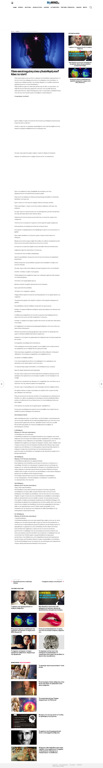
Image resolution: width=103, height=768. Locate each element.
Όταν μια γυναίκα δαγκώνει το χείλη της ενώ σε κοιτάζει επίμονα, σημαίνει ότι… (51, 630)
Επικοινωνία (55, 764)
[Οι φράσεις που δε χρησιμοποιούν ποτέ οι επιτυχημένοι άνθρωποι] (24, 737)
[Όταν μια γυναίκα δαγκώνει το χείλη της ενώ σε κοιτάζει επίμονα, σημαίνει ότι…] (51, 620)
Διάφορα (78, 7)
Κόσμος (20, 7)
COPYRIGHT (79, 764)
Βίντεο (85, 7)
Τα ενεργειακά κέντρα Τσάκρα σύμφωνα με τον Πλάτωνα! (48, 699)
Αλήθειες (46, 7)
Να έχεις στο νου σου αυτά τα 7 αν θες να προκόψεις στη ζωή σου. (51, 715)
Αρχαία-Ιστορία (37, 7)
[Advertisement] (51, 19)
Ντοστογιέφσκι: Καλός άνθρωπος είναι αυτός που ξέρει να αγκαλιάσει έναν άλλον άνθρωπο (51, 683)
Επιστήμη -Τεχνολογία (67, 7)
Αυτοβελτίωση (55, 7)
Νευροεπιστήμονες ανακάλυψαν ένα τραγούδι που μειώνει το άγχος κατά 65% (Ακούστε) (23, 630)
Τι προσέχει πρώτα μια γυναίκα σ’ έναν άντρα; (51, 666)
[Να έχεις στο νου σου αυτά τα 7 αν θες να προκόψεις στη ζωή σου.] (24, 721)
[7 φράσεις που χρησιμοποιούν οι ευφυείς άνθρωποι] (24, 598)
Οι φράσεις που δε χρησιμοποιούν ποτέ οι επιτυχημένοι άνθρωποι (50, 732)
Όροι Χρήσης (72, 764)
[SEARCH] (91, 7)
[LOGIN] (12, 3)
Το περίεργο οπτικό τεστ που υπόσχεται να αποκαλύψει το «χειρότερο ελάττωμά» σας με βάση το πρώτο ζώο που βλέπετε (51, 653)
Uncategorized (24, 662)
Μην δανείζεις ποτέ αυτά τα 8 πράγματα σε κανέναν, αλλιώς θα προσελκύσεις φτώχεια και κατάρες (51, 608)
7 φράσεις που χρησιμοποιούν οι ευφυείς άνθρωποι (21, 607)
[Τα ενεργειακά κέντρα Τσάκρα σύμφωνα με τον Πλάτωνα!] (24, 705)
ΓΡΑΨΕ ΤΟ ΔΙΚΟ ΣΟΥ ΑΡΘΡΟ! (58, 766)
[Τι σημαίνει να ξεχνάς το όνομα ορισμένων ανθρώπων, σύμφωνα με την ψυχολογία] (24, 642)
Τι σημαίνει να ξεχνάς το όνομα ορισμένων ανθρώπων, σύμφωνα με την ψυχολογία (23, 652)
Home (15, 7)
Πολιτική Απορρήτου (63, 764)
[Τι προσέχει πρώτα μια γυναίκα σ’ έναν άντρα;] (24, 672)
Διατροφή (28, 7)
